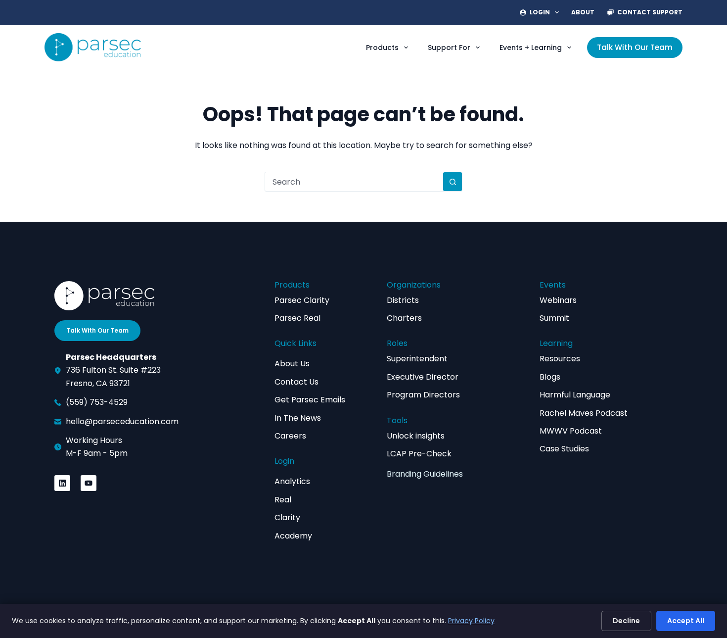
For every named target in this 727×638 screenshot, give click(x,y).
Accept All (685, 621)
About (582, 12)
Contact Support (649, 12)
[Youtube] (88, 483)
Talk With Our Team (635, 47)
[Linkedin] (62, 483)
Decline (626, 621)
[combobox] (354, 182)
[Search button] (452, 181)
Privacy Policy (471, 621)
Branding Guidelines (425, 474)
